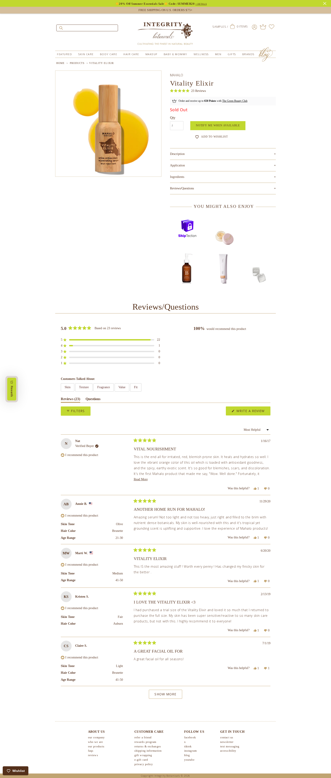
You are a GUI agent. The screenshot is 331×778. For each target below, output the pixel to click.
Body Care (108, 54)
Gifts (232, 54)
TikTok (188, 746)
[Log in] (254, 27)
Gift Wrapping (143, 755)
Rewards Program (145, 742)
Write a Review (252, 411)
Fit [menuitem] (136, 387)
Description (223, 154)
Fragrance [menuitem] (103, 387)
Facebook (190, 737)
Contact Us (226, 737)
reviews (93, 755)
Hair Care (131, 54)
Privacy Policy (143, 764)
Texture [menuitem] (84, 387)
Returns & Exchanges (147, 746)
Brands (248, 54)
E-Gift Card (141, 759)
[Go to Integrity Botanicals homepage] (165, 32)
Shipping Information (148, 750)
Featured (64, 54)
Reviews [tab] (70, 400)
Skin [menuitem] (67, 387)
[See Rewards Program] (263, 26)
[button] (188, 90)
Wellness (201, 54)
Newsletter (227, 742)
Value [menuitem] (121, 387)
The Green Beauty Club (234, 100)
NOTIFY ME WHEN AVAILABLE (218, 125)
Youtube (189, 759)
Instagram (190, 750)
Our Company (96, 737)
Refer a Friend (143, 737)
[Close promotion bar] (325, 3)
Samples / (220, 27)
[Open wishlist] (271, 26)
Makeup (151, 54)
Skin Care (86, 54)
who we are (95, 742)
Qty (172, 118)
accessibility (228, 750)
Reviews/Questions (182, 188)
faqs (90, 750)
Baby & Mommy (175, 54)
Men (218, 54)
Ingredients (223, 177)
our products (96, 746)
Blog (187, 755)
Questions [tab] (93, 400)
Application (223, 165)
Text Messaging (229, 746)
